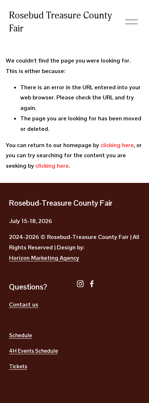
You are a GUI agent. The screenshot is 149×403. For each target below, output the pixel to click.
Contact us (23, 304)
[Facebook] (91, 283)
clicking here (117, 145)
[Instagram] (80, 283)
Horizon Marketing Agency (44, 258)
